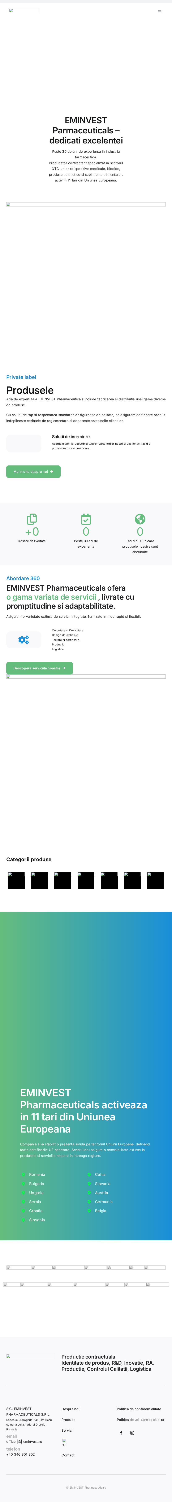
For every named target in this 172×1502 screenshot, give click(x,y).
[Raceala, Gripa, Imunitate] (155, 880)
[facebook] (121, 1432)
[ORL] (109, 880)
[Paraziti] (132, 880)
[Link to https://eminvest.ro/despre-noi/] (23, 443)
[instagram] (132, 1432)
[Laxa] (62, 880)
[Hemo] (39, 880)
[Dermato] (16, 880)
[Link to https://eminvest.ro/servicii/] (23, 640)
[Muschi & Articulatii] (86, 880)
